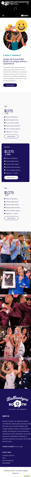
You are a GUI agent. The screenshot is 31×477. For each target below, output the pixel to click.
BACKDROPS (6, 463)
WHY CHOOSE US (8, 460)
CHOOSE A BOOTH (8, 455)
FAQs (4, 458)
